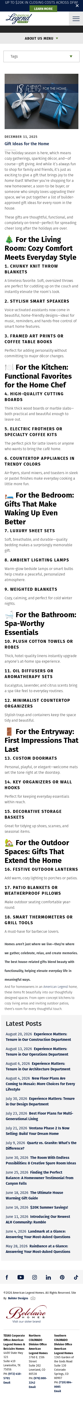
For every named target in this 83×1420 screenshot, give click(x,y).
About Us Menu (39, 38)
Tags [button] (14, 56)
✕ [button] (77, 5)
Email (6, 1382)
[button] (7, 1277)
